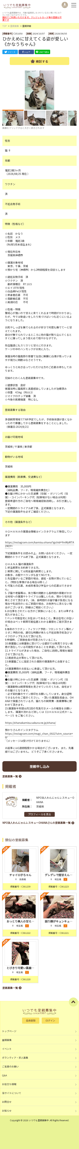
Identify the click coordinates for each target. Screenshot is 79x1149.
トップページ (9, 1031)
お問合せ (7, 1102)
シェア (27, 51)
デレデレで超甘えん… (58, 875)
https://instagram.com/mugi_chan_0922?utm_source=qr (39, 735)
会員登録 (30, 1020)
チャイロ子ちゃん (20, 875)
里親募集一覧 (10, 776)
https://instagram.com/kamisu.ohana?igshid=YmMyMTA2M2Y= (39, 544)
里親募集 (14, 25)
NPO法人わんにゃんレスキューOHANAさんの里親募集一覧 (36, 822)
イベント (7, 1049)
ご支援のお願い (10, 1066)
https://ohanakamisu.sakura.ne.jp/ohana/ (30, 723)
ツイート (12, 51)
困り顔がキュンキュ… (58, 921)
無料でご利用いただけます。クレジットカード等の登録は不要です (32, 18)
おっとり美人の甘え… (20, 921)
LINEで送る (44, 51)
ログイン (50, 1020)
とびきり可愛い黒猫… (20, 968)
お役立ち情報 (9, 1084)
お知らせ (7, 1110)
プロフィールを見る (39, 814)
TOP (4, 25)
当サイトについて (11, 1093)
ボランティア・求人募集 (15, 1057)
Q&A (4, 1075)
